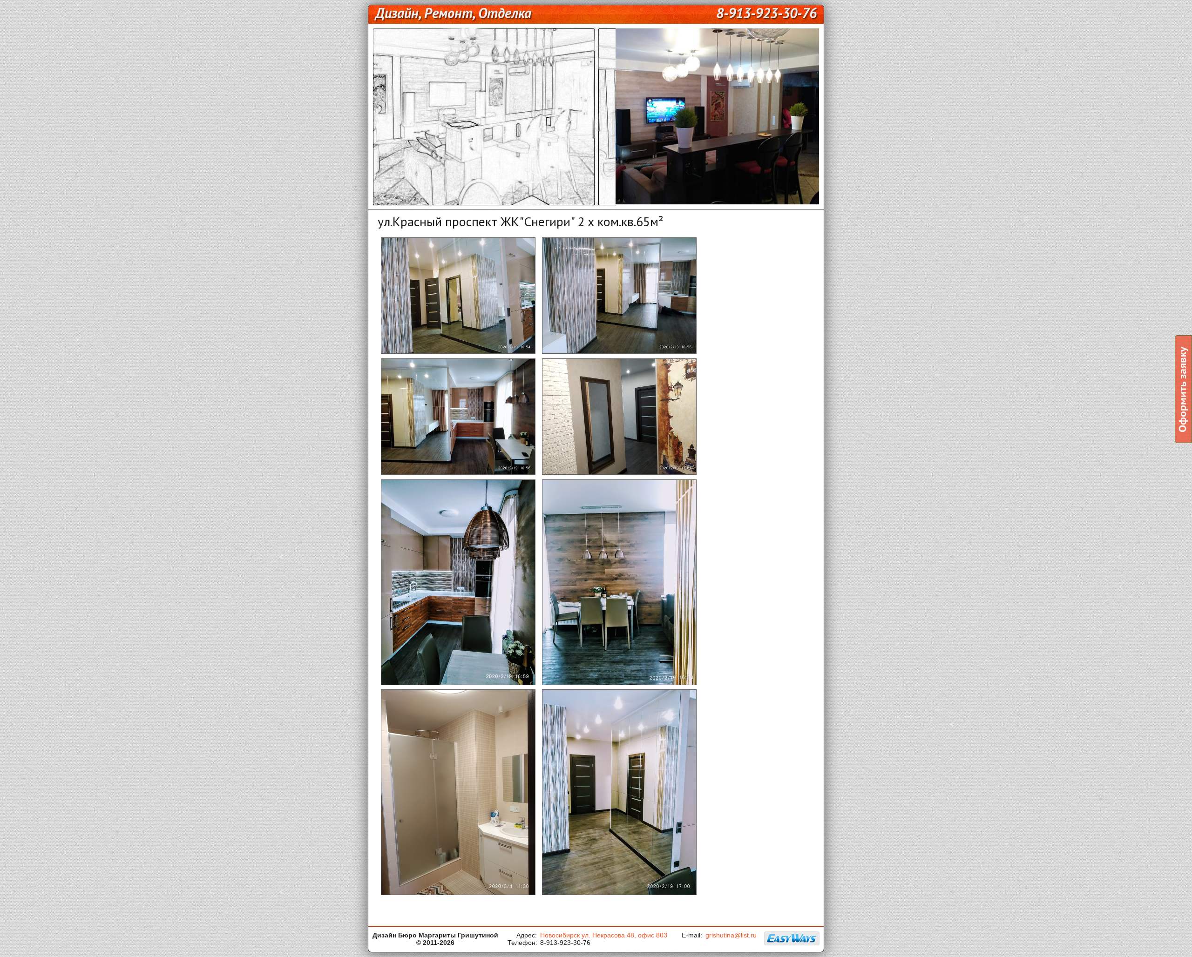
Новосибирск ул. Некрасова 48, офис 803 (603, 935)
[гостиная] (619, 352)
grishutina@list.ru (731, 935)
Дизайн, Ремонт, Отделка (453, 13)
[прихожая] (619, 473)
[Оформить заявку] (1183, 389)
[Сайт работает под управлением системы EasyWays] (792, 938)
